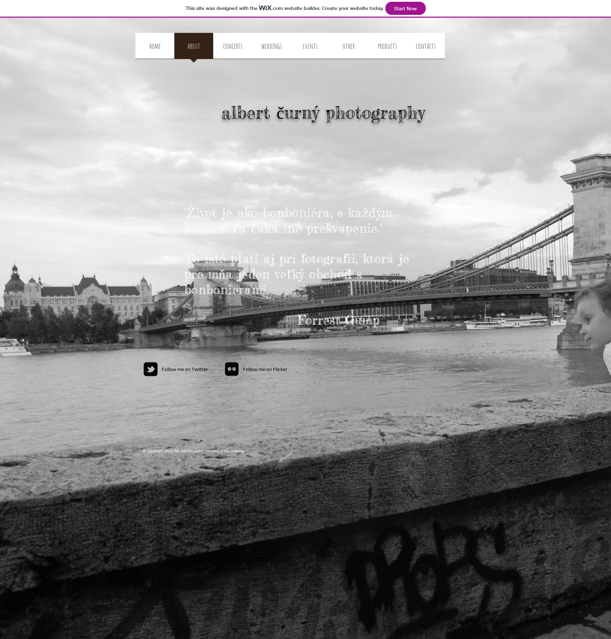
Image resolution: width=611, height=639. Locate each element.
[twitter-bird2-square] (151, 369)
